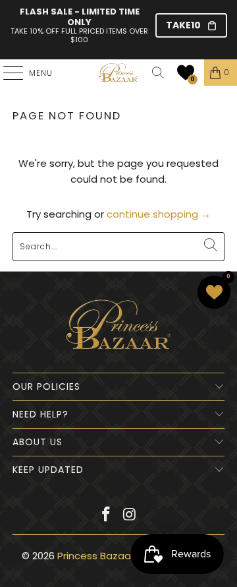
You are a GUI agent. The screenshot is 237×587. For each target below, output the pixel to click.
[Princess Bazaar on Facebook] (106, 515)
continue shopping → (159, 214)
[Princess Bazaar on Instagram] (130, 515)
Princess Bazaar (95, 556)
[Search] (158, 72)
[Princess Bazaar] (118, 72)
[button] (185, 72)
